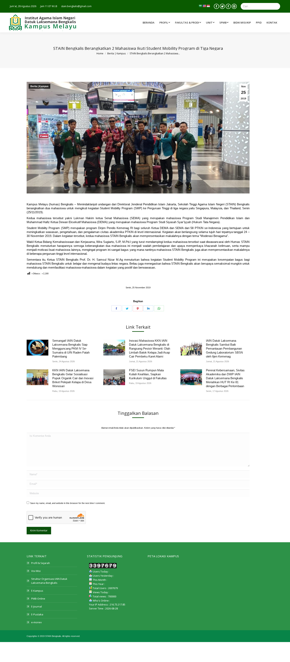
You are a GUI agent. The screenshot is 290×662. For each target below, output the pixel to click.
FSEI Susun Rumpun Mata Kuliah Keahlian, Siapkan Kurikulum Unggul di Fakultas (148, 374)
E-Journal (36, 606)
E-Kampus (37, 590)
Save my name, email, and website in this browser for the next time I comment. (67, 503)
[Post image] (37, 348)
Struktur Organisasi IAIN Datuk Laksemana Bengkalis (49, 581)
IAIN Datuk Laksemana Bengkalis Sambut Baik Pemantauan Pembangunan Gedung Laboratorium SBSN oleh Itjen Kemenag (224, 348)
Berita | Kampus (39, 86)
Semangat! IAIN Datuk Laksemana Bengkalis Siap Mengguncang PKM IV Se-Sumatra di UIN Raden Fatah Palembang (71, 348)
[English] (204, 6)
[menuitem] (188, 22)
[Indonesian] (208, 6)
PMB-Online (38, 598)
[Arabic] (200, 6)
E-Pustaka (37, 614)
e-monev (36, 622)
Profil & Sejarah (40, 563)
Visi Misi (36, 571)
